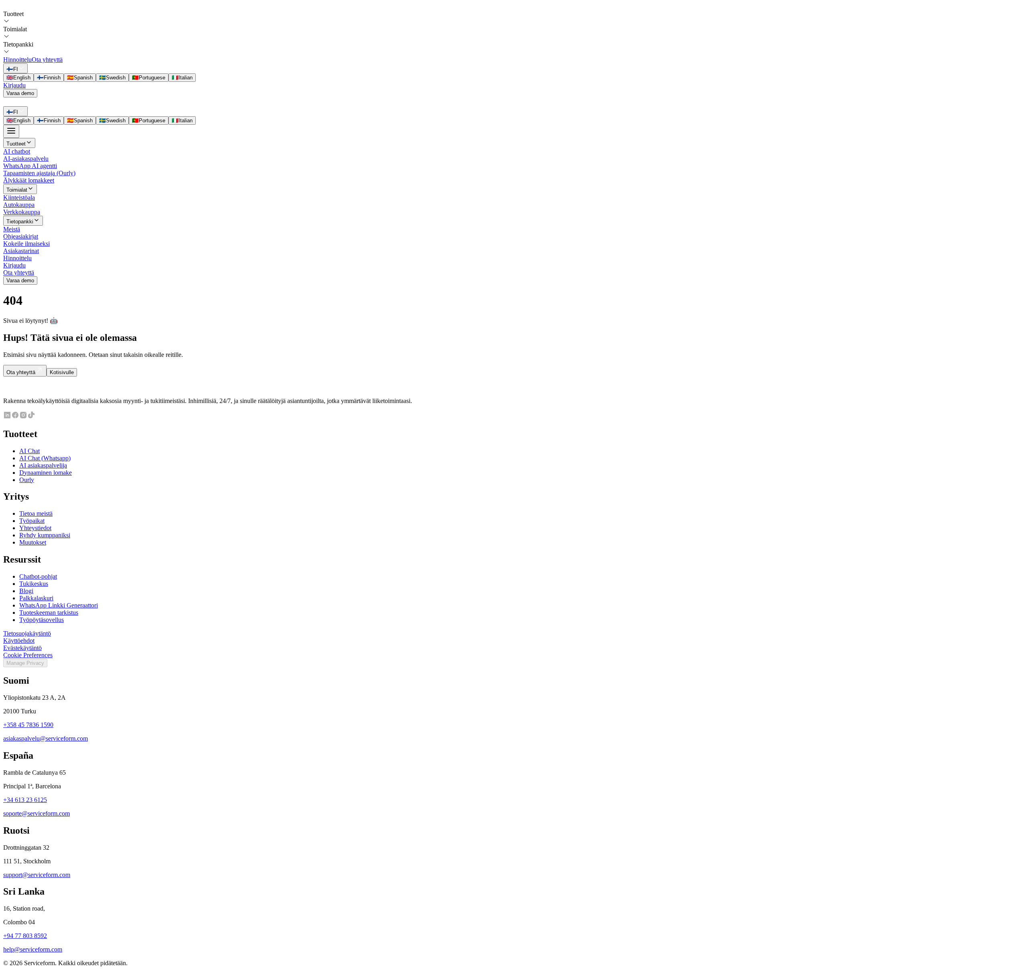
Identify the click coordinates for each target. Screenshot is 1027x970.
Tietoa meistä (36, 513)
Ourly (26, 479)
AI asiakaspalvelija (43, 465)
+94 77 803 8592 (25, 935)
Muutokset (32, 542)
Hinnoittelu (17, 59)
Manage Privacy (25, 663)
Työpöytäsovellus (41, 619)
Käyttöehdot (19, 640)
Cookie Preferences (28, 655)
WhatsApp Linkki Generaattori (58, 605)
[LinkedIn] (7, 416)
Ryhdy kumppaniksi (44, 535)
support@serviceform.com (36, 874)
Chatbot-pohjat (38, 576)
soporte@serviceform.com (36, 813)
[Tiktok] (31, 416)
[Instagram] (23, 416)
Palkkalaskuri (36, 598)
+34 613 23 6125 (25, 799)
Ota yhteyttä (47, 59)
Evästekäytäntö (22, 647)
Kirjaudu (14, 85)
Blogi (26, 590)
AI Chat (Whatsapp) (45, 458)
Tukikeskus (33, 583)
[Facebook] (15, 416)
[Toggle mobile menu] (11, 131)
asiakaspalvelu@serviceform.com (45, 738)
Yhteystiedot (35, 527)
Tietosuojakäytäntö (27, 633)
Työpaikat (32, 520)
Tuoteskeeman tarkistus (48, 612)
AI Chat (29, 451)
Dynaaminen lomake (45, 472)
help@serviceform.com (32, 949)
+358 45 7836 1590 (28, 724)
